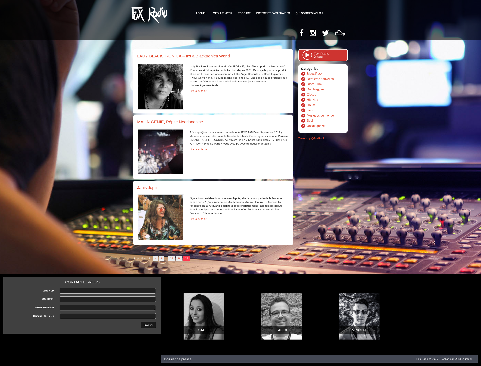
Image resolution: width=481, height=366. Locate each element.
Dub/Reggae (315, 89)
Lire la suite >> (198, 90)
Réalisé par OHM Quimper (456, 358)
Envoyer (148, 324)
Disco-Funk (314, 84)
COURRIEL (48, 299)
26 (179, 258)
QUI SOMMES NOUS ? (309, 13)
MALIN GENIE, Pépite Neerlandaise (170, 122)
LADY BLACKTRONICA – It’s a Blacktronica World (183, 56)
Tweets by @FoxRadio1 (312, 138)
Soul (310, 120)
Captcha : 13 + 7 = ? (43, 316)
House (311, 105)
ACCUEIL (201, 13)
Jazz (310, 110)
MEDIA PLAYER (222, 13)
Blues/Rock (314, 73)
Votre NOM (48, 290)
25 (171, 258)
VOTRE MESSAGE (44, 307)
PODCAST (244, 13)
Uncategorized (316, 125)
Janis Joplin (148, 187)
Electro (311, 94)
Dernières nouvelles (320, 79)
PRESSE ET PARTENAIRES (273, 13)
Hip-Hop (312, 99)
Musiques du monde (320, 115)
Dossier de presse (177, 359)
